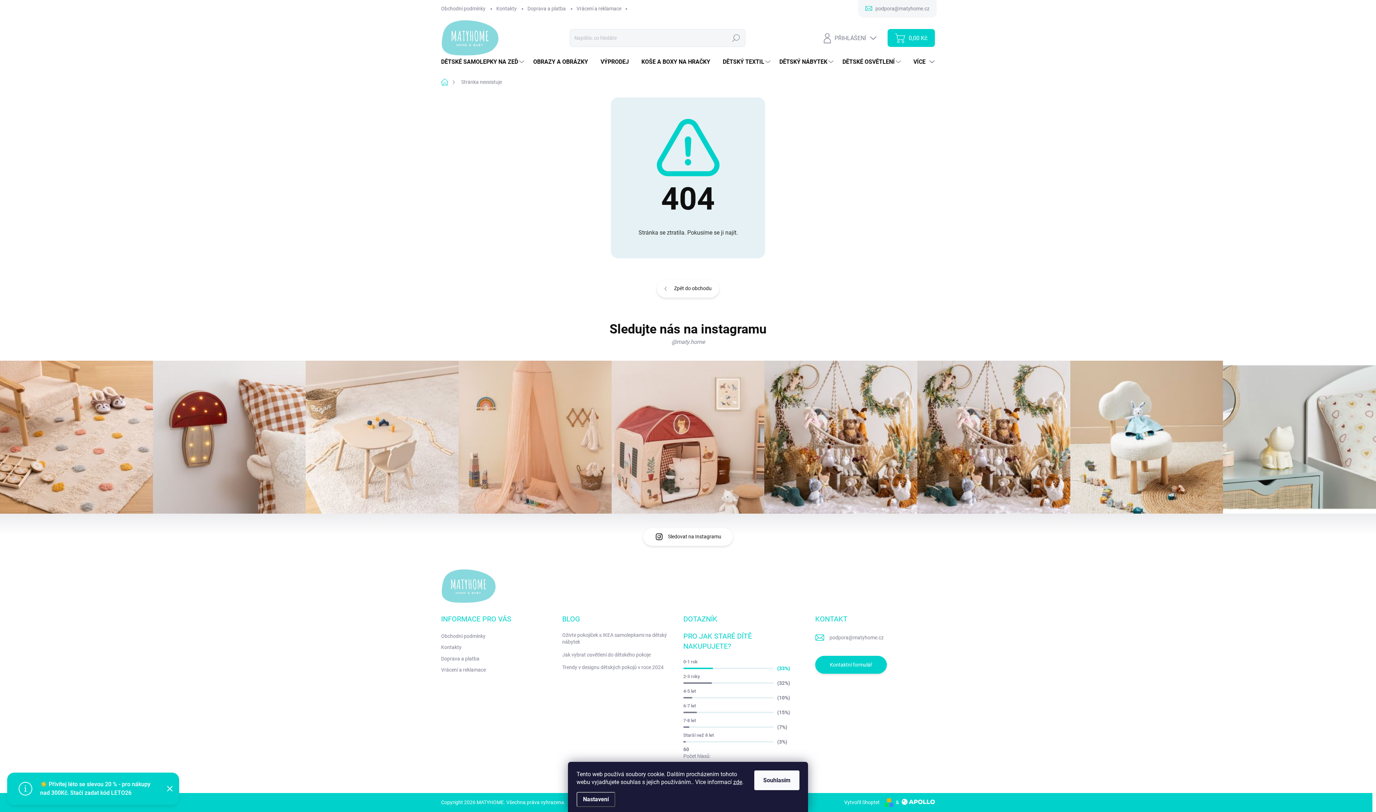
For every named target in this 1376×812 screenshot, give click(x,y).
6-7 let (689, 705)
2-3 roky (691, 676)
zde (737, 782)
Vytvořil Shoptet (862, 802)
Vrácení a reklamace (599, 8)
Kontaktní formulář (851, 665)
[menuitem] (483, 62)
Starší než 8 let (698, 735)
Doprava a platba (546, 8)
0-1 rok (690, 661)
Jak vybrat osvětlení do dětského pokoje (606, 655)
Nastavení (596, 799)
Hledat (736, 38)
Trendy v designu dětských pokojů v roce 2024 (613, 667)
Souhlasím (776, 780)
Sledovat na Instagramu (694, 536)
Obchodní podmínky (463, 8)
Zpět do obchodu (693, 288)
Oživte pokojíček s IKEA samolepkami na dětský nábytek (614, 638)
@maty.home (688, 341)
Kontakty (506, 8)
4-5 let (689, 691)
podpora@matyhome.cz (857, 637)
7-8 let (689, 720)
